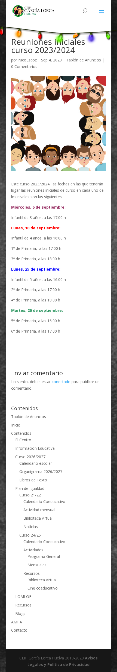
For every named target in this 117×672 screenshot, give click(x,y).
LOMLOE (23, 596)
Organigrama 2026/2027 (40, 471)
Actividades (33, 549)
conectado (61, 381)
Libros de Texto (33, 479)
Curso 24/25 (30, 535)
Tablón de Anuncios (83, 60)
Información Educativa (35, 448)
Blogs (20, 613)
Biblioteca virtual (38, 518)
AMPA (16, 621)
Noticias (30, 526)
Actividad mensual (39, 509)
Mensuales (37, 564)
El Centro (23, 439)
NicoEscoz (27, 60)
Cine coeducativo (42, 588)
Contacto (19, 630)
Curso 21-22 (30, 495)
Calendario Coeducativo (44, 501)
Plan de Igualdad (29, 488)
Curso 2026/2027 (30, 456)
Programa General (43, 556)
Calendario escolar (35, 463)
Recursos (31, 573)
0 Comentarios (24, 66)
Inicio (15, 425)
